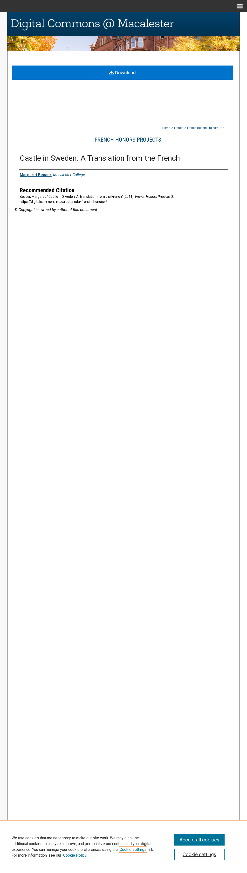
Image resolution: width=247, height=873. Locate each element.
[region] (123, 846)
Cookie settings (133, 849)
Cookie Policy (75, 855)
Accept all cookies (199, 840)
